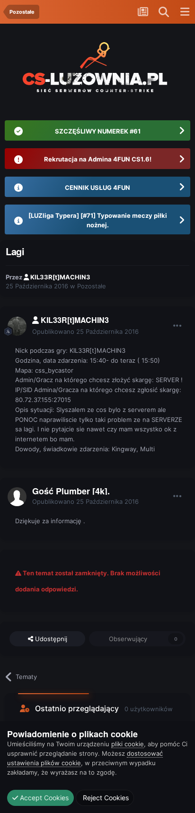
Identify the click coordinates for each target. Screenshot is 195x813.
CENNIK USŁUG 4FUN (97, 187)
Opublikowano (85, 331)
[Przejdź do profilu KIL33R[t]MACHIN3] (17, 326)
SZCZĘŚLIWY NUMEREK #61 (98, 131)
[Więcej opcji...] (177, 325)
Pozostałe (91, 286)
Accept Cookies (43, 798)
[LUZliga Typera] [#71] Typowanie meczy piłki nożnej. (97, 220)
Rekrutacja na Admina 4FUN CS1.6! (97, 159)
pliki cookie (127, 744)
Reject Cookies (105, 798)
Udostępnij (50, 639)
